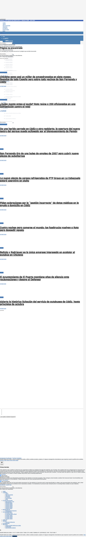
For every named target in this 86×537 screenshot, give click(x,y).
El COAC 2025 (8, 515)
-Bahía (1, 149)
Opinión (5, 521)
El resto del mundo (6, 52)
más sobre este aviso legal (11, 460)
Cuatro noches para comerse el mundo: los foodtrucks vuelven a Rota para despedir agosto (39, 229)
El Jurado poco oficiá (11, 86)
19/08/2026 (3, 284)
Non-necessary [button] (4, 480)
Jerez (6, 493)
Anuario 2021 (8, 508)
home (1, 45)
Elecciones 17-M (9, 501)
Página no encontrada (9, 45)
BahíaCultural (6, 509)
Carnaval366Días (7, 512)
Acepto (15, 536)
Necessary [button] (3, 474)
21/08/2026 (3, 86)
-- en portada (3, 72)
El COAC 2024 (9, 516)
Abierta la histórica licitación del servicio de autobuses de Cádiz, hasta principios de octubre (40, 303)
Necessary (4, 475)
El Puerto (7, 497)
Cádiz (4, 491)
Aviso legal (5, 413)
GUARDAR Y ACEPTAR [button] (5, 485)
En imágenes (6, 523)
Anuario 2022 (8, 507)
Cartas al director (10, 522)
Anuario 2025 (8, 58)
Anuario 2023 (8, 506)
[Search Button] (13, 43)
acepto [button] (2, 460)
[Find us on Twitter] (0, 530)
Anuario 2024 (9, 505)
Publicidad (5, 412)
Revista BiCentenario (11, 511)
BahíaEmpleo (8, 503)
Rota (6, 499)
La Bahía (5, 492)
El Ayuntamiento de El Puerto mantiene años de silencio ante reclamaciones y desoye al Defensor (34, 278)
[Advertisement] (40, 9)
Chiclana (7, 496)
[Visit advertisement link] (3, 37)
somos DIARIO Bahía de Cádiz (13, 525)
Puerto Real (8, 498)
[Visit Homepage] (14, 29)
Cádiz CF (5, 520)
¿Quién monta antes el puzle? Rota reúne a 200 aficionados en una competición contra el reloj (38, 105)
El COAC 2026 (8, 74)
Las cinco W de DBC (8, 411)
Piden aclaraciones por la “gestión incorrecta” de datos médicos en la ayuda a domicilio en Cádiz (39, 204)
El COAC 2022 (8, 84)
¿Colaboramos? (7, 414)
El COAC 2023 (8, 82)
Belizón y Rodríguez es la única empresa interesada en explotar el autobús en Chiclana (37, 254)
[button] (8, 417)
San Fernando (9, 495)
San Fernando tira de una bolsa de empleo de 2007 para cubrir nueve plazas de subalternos (39, 155)
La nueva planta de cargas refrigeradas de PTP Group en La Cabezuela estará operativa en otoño (40, 179)
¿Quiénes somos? (7, 410)
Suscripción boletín (10, 100)
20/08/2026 (3, 135)
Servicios (5, 524)
